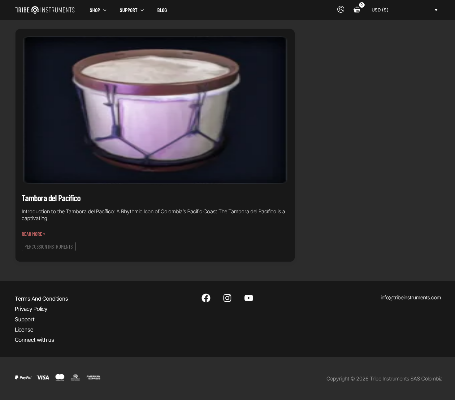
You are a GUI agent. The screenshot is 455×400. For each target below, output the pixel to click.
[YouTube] (248, 297)
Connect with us (34, 340)
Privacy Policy (31, 309)
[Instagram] (227, 297)
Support (25, 319)
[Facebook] (206, 297)
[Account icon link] (340, 9)
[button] (103, 10)
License (24, 329)
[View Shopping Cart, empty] (357, 10)
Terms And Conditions (41, 298)
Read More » (34, 234)
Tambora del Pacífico (51, 197)
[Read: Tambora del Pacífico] (155, 110)
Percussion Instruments (48, 246)
